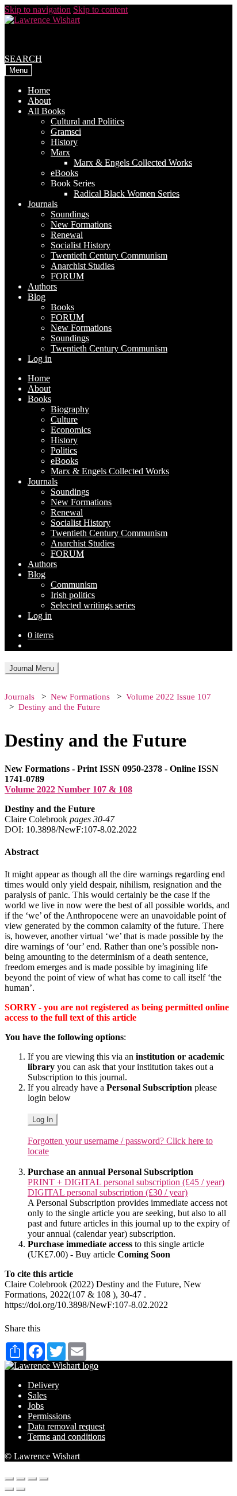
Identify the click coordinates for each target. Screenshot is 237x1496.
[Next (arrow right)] (20, 1489)
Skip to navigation (38, 9)
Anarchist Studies (82, 266)
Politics (64, 450)
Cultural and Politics (87, 121)
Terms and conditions (66, 1437)
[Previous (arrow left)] (9, 1489)
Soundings (70, 214)
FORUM (67, 276)
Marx (60, 152)
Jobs (36, 1406)
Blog (36, 297)
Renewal (67, 235)
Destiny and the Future (59, 707)
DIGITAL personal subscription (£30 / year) (108, 1192)
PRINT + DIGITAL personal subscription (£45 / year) (126, 1182)
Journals (43, 204)
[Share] (20, 1479)
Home (39, 90)
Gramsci (66, 131)
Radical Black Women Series (126, 193)
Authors (42, 286)
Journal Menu (31, 668)
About (39, 101)
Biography (70, 409)
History (64, 142)
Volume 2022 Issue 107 (168, 696)
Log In (42, 1119)
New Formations (81, 224)
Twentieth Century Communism (109, 255)
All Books (46, 111)
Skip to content (100, 9)
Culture (64, 419)
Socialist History (80, 245)
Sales (37, 1395)
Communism (74, 584)
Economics (71, 430)
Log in (40, 359)
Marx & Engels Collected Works (133, 162)
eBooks (64, 173)
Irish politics (73, 595)
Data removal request (66, 1426)
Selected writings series (93, 605)
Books (62, 307)
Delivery (43, 1385)
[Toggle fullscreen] (32, 1479)
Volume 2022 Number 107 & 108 (68, 789)
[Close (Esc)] (9, 1479)
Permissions (49, 1416)
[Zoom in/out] (43, 1479)
